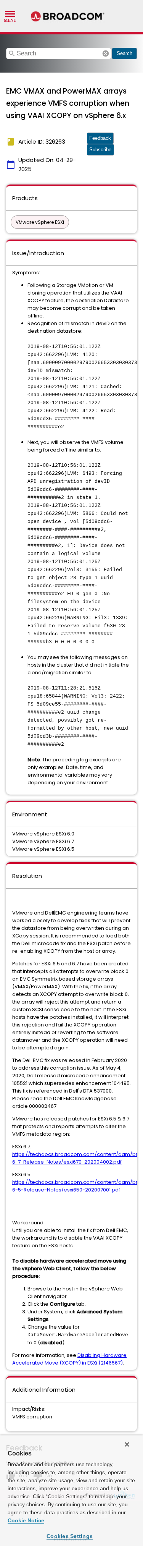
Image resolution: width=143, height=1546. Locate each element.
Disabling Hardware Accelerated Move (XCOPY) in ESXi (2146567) (69, 1359)
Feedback (100, 138)
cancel (105, 53)
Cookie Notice (26, 1520)
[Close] (127, 1444)
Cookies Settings (70, 1536)
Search (124, 53)
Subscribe (100, 149)
